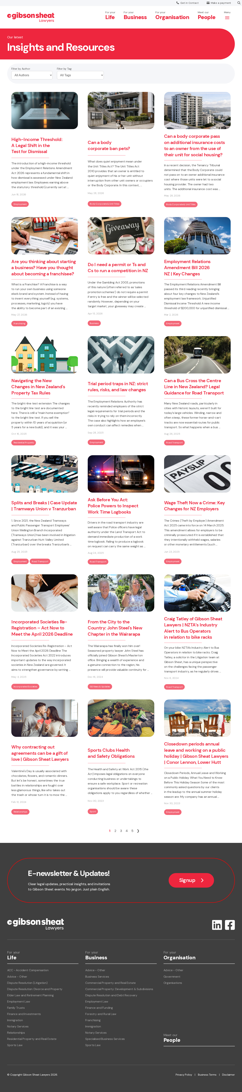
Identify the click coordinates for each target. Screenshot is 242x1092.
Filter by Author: (20, 68)
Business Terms (207, 1074)
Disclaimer (228, 1074)
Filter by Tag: (64, 68)
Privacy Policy (184, 1074)
